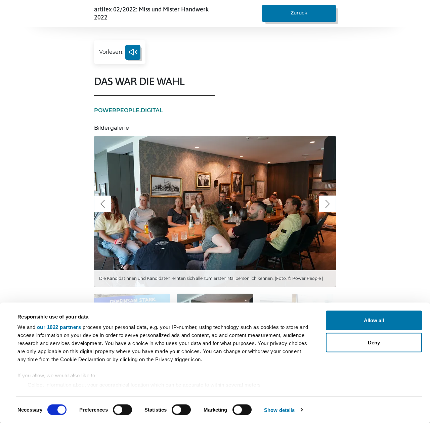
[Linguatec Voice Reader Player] (132, 52)
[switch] (122, 409)
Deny (374, 342)
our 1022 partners (59, 327)
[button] (102, 204)
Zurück (299, 13)
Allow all (374, 320)
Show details (279, 410)
